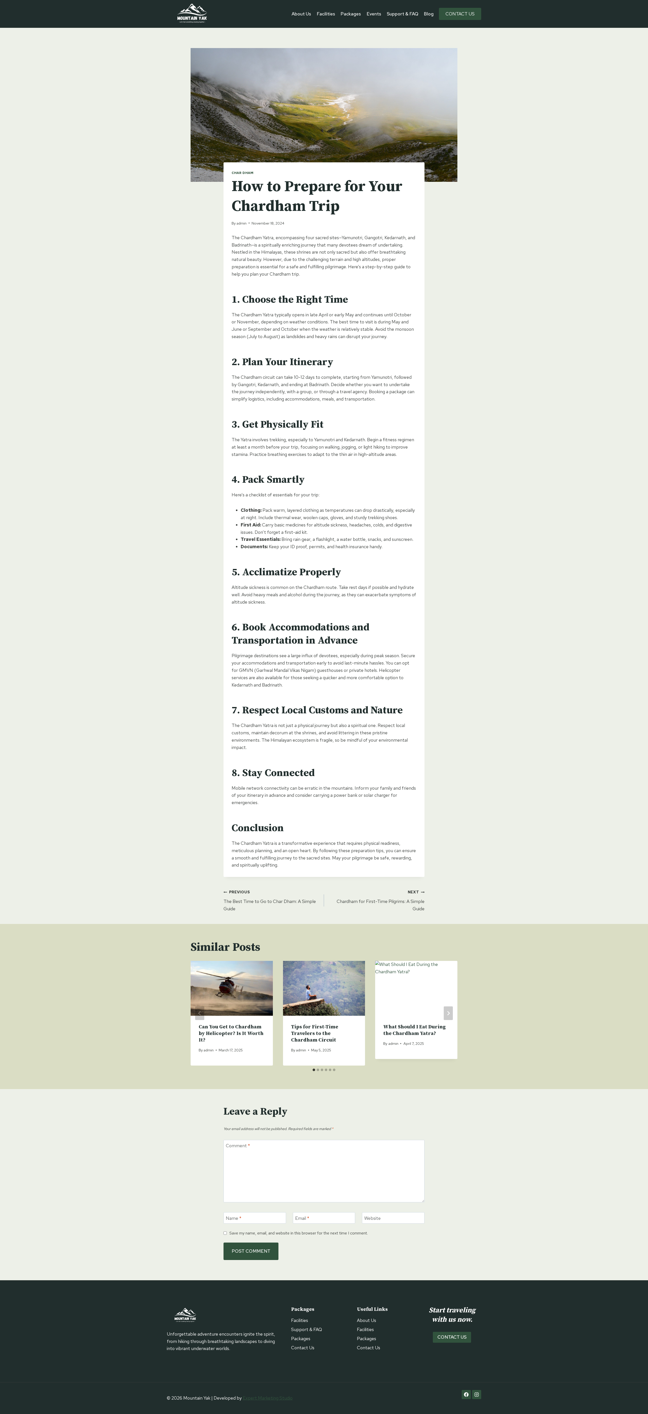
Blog (429, 14)
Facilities (326, 14)
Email (302, 1218)
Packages (350, 14)
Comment (238, 1146)
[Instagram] (476, 1394)
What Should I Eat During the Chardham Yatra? (414, 1030)
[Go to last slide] (199, 1013)
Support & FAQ (402, 14)
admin (241, 223)
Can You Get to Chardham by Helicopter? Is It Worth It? (231, 1033)
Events (374, 14)
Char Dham (243, 173)
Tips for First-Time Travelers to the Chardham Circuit (314, 1033)
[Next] (448, 1013)
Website (372, 1218)
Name (233, 1218)
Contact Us (460, 14)
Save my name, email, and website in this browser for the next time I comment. (298, 1233)
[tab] (314, 1070)
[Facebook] (466, 1394)
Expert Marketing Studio (268, 1398)
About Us (301, 14)
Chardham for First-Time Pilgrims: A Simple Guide (380, 901)
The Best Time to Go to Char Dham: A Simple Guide (270, 901)
